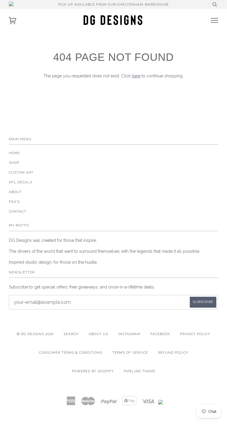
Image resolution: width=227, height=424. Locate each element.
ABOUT (15, 192)
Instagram (129, 334)
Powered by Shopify (93, 371)
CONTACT (17, 211)
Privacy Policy (195, 334)
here (136, 76)
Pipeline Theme (139, 371)
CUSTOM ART (21, 172)
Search (71, 334)
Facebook (160, 334)
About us (98, 334)
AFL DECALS (20, 182)
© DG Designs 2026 (35, 334)
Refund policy (173, 352)
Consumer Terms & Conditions (70, 352)
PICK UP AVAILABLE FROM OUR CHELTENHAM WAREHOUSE (113, 4)
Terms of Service (130, 352)
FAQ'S (14, 202)
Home (14, 153)
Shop (14, 163)
